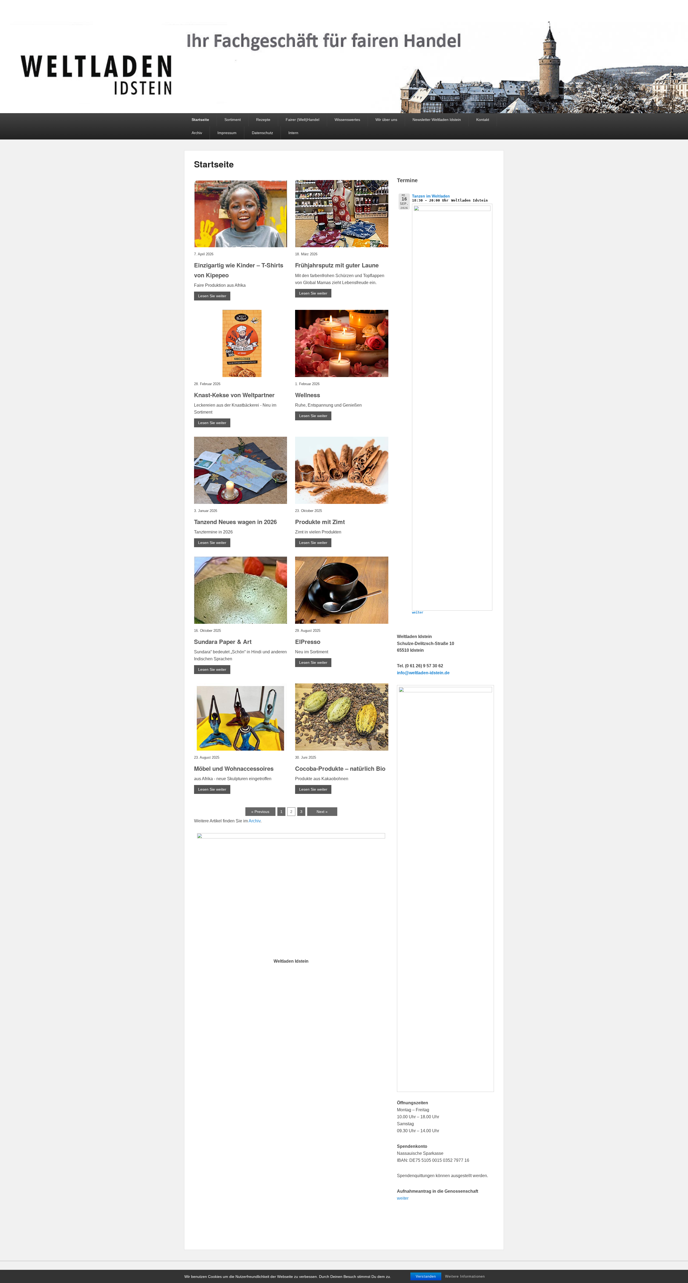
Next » (322, 811)
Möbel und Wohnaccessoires (234, 768)
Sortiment (232, 119)
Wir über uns (386, 119)
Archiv (197, 133)
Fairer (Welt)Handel (302, 119)
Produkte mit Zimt (320, 521)
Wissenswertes (347, 119)
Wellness (307, 394)
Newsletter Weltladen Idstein (437, 119)
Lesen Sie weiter (212, 296)
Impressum (226, 133)
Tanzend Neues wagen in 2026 (235, 521)
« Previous (260, 811)
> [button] (378, 894)
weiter (417, 612)
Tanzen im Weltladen (431, 196)
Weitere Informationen (465, 1276)
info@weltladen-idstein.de (423, 673)
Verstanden (426, 1276)
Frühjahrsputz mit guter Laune (337, 265)
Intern (293, 133)
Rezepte (263, 119)
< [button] (204, 894)
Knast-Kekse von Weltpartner (234, 394)
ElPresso (307, 641)
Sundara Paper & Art (223, 641)
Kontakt (482, 119)
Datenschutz (262, 133)
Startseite (200, 119)
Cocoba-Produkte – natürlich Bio (340, 768)
